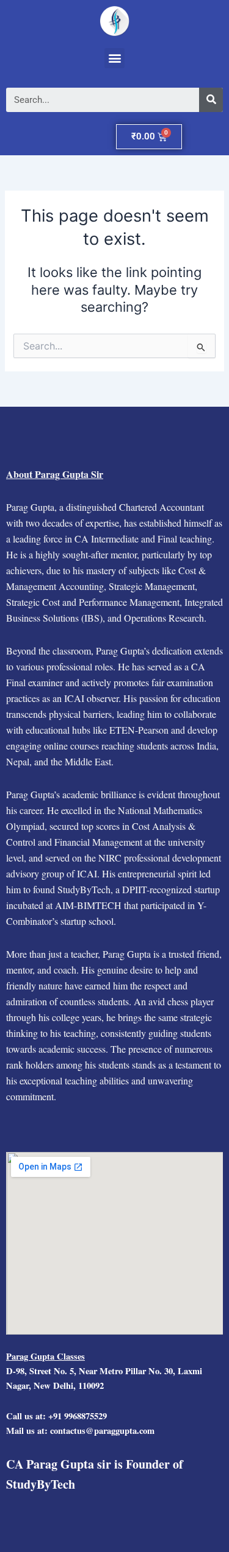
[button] (114, 58)
